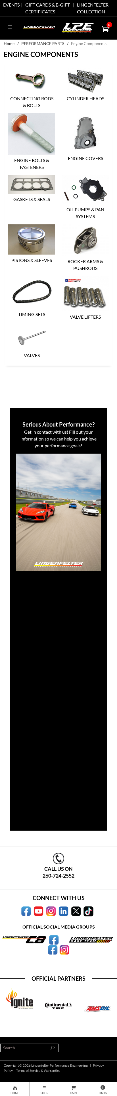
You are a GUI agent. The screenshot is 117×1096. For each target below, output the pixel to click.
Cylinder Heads (85, 98)
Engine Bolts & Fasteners (31, 163)
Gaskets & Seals (31, 199)
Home (9, 43)
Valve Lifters (85, 316)
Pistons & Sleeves (31, 260)
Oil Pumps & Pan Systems (85, 213)
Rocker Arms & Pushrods (85, 265)
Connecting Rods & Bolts (31, 102)
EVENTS (11, 4)
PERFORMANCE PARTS (42, 43)
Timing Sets (31, 314)
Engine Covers (85, 158)
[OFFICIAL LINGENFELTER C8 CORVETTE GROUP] (54, 939)
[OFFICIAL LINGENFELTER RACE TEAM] (53, 949)
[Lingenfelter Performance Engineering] (39, 27)
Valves (32, 355)
